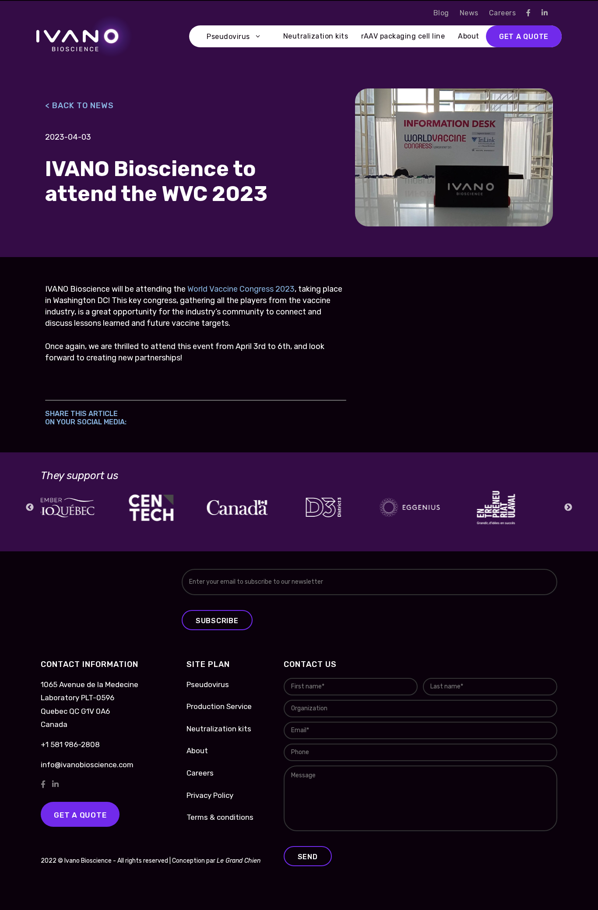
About (468, 36)
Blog (441, 13)
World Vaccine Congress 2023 (241, 289)
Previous (29, 507)
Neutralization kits (315, 36)
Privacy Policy (209, 795)
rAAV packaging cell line (403, 36)
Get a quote (524, 36)
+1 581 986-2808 (70, 744)
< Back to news (79, 105)
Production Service (219, 706)
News (469, 13)
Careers (502, 13)
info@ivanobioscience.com (87, 764)
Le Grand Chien (238, 860)
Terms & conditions (219, 817)
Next (568, 507)
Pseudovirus (228, 36)
